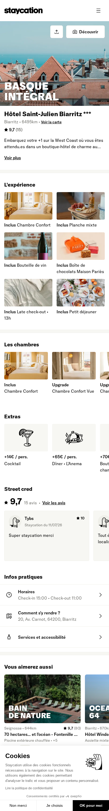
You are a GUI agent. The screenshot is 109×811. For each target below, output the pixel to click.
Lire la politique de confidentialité (29, 788)
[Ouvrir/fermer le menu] (98, 10)
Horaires (26, 591)
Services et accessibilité (42, 637)
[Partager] (56, 31)
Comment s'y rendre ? (39, 612)
